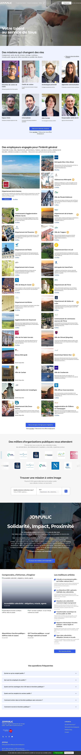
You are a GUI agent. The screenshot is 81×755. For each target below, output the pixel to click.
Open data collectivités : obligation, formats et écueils (65, 636)
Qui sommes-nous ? (70, 724)
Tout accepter (59, 752)
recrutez (35, 132)
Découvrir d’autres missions (40, 128)
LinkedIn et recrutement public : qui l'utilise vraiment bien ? (66, 580)
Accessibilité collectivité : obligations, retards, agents (25, 603)
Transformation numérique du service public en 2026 (66, 613)
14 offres (15, 199)
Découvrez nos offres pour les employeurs (13, 744)
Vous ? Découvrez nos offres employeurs (40, 428)
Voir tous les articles (65, 651)
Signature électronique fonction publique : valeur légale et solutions (66, 624)
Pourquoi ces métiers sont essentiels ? (41, 560)
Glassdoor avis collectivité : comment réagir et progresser (66, 602)
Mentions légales (20, 750)
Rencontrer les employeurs (72, 727)
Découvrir (6, 199)
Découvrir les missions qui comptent (14, 35)
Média (40, 3)
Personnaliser (69, 752)
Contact (67, 732)
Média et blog (68, 729)
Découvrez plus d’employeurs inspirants (40, 425)
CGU (28, 750)
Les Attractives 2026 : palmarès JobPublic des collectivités (66, 591)
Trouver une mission (21, 3)
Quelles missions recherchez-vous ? (24, 490)
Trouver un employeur (32, 3)
